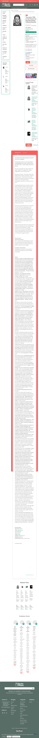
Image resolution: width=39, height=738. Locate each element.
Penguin (19, 534)
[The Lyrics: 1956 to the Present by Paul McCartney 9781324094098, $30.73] (17, 586)
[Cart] (37, 4)
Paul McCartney (20, 530)
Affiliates (12, 708)
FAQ (11, 703)
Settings (4, 736)
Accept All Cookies (16, 736)
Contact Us (13, 707)
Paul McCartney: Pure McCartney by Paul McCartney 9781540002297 (31, 595)
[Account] (30, 4)
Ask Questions (31, 68)
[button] (31, 75)
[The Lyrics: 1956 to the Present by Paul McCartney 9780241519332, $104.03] (22, 586)
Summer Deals (4, 12)
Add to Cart (7, 74)
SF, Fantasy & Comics (5, 53)
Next (8, 64)
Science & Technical (5, 48)
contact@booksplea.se (6, 707)
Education (4, 32)
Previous (7, 64)
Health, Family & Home (5, 38)
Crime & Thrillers (5, 28)
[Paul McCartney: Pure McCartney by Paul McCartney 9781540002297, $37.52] (31, 586)
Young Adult (5, 57)
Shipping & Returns (14, 705)
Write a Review (33, 25)
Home (12, 10)
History (4, 42)
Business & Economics (4, 22)
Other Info (12, 712)
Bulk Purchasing (13, 710)
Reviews (25, 152)
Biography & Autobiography (5, 17)
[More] (8, 12)
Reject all (9, 736)
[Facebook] (7, 713)
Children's (5, 25)
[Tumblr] (5, 713)
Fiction (4, 34)
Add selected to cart (29, 145)
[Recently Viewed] (34, 4)
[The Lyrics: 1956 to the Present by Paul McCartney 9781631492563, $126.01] (26, 586)
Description (18, 152)
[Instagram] (3, 713)
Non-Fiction (5, 45)
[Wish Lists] (32, 4)
